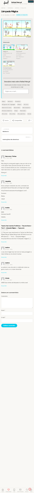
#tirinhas (12, 113)
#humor (19, 104)
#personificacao (6, 107)
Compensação (7, 68)
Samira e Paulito (20, 8)
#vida (29, 113)
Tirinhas (10, 8)
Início (3, 8)
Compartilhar (18, 120)
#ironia (26, 104)
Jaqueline (8, 181)
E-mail (3, 317)
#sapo (16, 110)
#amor (3, 101)
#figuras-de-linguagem (8, 104)
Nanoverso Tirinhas (10, 156)
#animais (10, 101)
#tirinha (4, 113)
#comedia (17, 101)
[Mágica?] (9, 47)
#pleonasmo (17, 107)
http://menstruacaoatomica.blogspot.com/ (14, 190)
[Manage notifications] (30, 489)
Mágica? (5, 51)
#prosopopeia (26, 107)
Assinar (31, 2)
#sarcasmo (23, 110)
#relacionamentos (7, 110)
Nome (3, 310)
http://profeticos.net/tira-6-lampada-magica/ (15, 238)
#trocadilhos (21, 113)
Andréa (7, 207)
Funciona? (19, 51)
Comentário (4, 296)
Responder (4, 175)
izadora (7, 247)
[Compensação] (9, 64)
